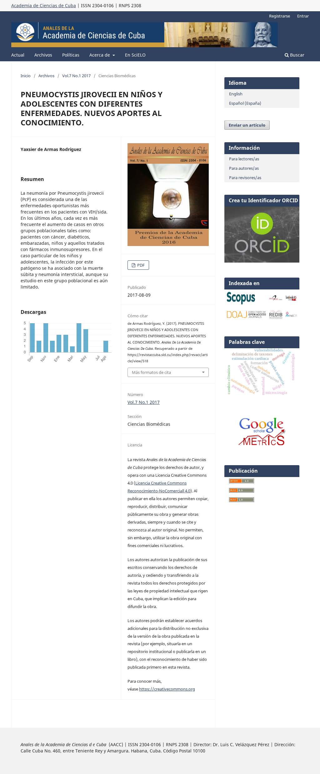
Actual (17, 55)
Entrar (303, 16)
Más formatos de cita (151, 372)
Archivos (43, 55)
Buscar (296, 55)
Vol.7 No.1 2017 (76, 75)
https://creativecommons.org (167, 689)
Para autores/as (244, 168)
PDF (140, 265)
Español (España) (245, 103)
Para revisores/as (245, 177)
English (235, 94)
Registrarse (279, 16)
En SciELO (135, 55)
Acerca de (100, 55)
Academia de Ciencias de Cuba (43, 5)
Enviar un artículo (247, 125)
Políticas (70, 55)
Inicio (26, 75)
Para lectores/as (244, 159)
